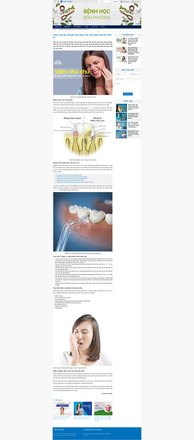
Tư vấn (102, 27)
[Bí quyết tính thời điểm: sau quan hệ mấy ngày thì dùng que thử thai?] (121, 59)
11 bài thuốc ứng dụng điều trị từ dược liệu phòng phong (133, 116)
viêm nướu (56, 190)
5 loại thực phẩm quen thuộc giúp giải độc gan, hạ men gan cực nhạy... (133, 41)
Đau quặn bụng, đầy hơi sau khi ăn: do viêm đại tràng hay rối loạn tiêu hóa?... (133, 51)
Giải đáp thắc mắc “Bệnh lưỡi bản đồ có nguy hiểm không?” (72, 178)
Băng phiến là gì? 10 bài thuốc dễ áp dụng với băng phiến (133, 133)
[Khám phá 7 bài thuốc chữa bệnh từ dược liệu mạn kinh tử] (121, 107)
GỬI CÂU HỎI (128, 94)
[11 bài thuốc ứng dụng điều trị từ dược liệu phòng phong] (121, 116)
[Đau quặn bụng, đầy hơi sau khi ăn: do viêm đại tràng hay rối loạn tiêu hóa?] (121, 49)
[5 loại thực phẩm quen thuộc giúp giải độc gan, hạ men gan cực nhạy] (121, 40)
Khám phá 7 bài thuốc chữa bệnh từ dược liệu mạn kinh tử (133, 107)
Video (86, 27)
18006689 (72, 435)
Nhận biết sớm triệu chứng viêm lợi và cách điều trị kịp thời (72, 177)
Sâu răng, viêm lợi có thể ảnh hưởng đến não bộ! (69, 175)
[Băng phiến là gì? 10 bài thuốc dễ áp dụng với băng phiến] (121, 134)
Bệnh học (67, 27)
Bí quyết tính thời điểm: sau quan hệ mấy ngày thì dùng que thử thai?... (133, 60)
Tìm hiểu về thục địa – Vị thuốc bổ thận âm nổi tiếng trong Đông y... (133, 125)
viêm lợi (90, 108)
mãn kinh (107, 264)
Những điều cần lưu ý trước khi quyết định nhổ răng (70, 180)
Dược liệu (94, 27)
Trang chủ (58, 27)
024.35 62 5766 (62, 435)
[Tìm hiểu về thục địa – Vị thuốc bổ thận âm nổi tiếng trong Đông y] (121, 125)
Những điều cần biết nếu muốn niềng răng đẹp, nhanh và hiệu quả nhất (75, 182)
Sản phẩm (77, 27)
